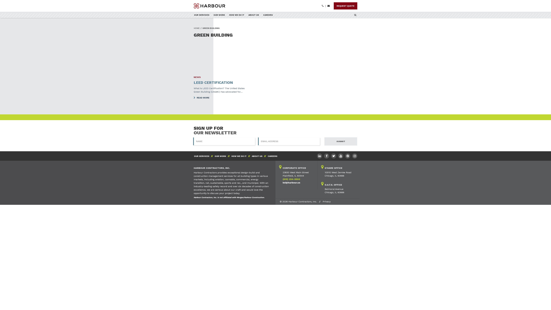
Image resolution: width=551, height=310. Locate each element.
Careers (268, 15)
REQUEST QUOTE (345, 6)
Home (197, 28)
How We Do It (236, 15)
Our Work (219, 15)
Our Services (201, 15)
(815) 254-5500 (291, 179)
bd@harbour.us (291, 182)
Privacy (327, 201)
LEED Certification (213, 82)
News (197, 77)
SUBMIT (340, 141)
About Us (253, 15)
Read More (203, 97)
